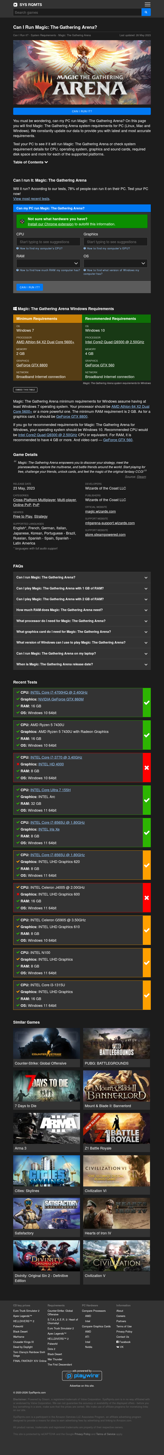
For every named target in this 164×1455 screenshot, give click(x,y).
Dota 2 (51, 1349)
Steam (141, 476)
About (119, 1311)
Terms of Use (124, 1326)
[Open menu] (148, 4)
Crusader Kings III (23, 1342)
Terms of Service (105, 1434)
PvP (36, 504)
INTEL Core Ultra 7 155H (50, 789)
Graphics (91, 233)
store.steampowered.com (105, 534)
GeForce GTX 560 (99, 364)
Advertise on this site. (82, 1385)
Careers (120, 1316)
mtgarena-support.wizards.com (110, 522)
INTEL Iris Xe (49, 829)
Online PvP (22, 504)
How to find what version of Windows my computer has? (111, 272)
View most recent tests (31, 198)
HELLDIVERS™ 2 (23, 1321)
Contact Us (122, 1337)
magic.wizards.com (100, 511)
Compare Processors (94, 1311)
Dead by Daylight (23, 1347)
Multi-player (66, 499)
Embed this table (25, 389)
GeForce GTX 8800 (32, 364)
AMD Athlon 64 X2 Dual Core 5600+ (45, 341)
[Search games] (146, 12)
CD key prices (21, 1305)
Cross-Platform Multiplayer (34, 499)
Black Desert (20, 1331)
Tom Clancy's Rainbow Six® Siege (29, 1353)
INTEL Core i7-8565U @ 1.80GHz (57, 822)
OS (86, 255)
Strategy (41, 516)
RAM (20, 255)
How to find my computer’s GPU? (108, 248)
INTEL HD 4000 (51, 763)
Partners (121, 1321)
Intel (87, 1321)
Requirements (56, 1305)
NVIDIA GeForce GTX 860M (61, 699)
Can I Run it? (27, 4)
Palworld (18, 1326)
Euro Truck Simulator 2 (26, 1311)
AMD (88, 1316)
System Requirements (43, 35)
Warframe (18, 1337)
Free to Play (22, 516)
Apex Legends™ (22, 1316)
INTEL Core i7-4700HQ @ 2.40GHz (59, 692)
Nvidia (88, 1347)
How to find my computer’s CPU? (41, 248)
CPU (20, 233)
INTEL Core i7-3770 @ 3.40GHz (56, 757)
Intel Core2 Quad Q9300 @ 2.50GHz (114, 341)
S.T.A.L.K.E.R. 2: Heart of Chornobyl (63, 1321)
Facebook (124, 1342)
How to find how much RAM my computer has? (49, 270)
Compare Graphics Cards (96, 1326)
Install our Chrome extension (51, 223)
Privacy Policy (124, 1331)
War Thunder (55, 1359)
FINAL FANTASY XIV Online (29, 1361)
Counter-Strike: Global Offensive (60, 1312)
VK (121, 1347)
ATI (87, 1337)
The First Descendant (60, 1364)
